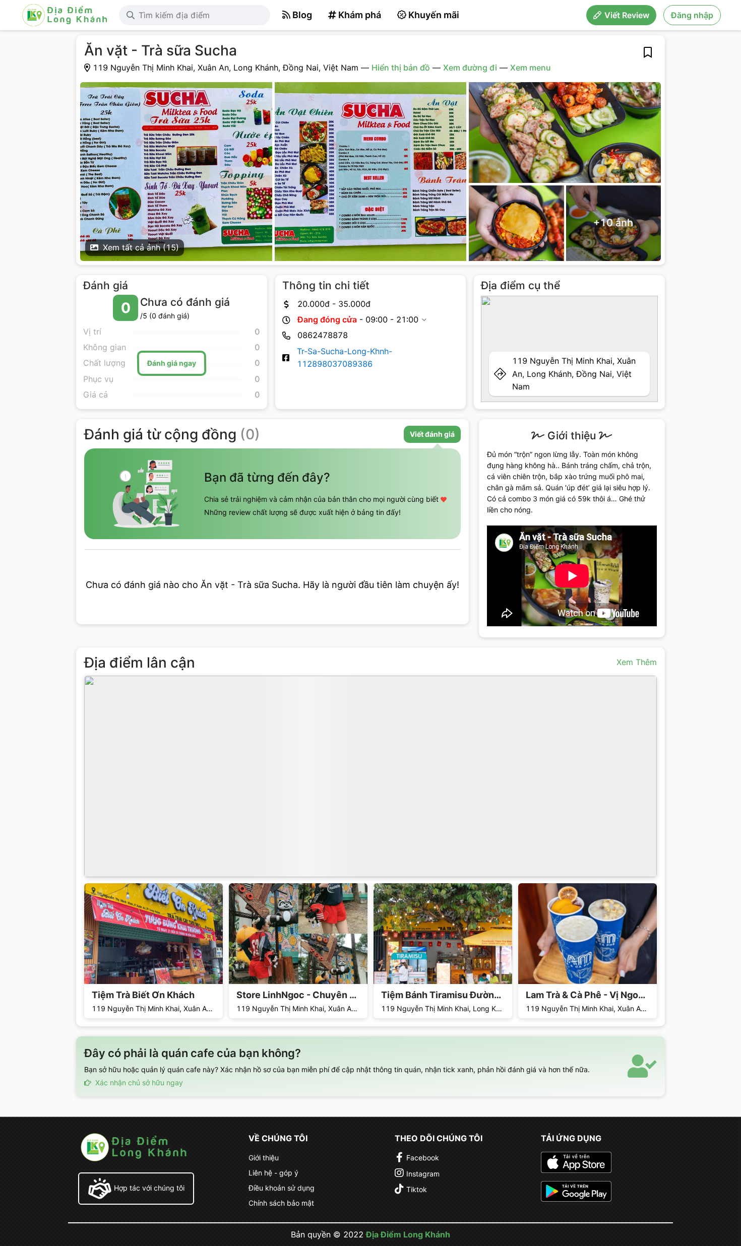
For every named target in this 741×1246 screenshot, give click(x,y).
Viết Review (626, 15)
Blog (302, 15)
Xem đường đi (470, 67)
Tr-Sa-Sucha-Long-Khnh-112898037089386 (344, 357)
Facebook (422, 1157)
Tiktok (416, 1189)
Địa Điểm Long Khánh (408, 1234)
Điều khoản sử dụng (282, 1188)
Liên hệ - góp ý (273, 1172)
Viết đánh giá (432, 434)
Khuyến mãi (433, 15)
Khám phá (359, 15)
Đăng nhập (692, 15)
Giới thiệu (264, 1157)
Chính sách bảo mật (281, 1203)
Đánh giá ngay (171, 363)
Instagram (423, 1173)
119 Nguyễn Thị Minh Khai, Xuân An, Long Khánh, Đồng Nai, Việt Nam (574, 373)
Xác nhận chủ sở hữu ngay (138, 1082)
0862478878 (322, 335)
